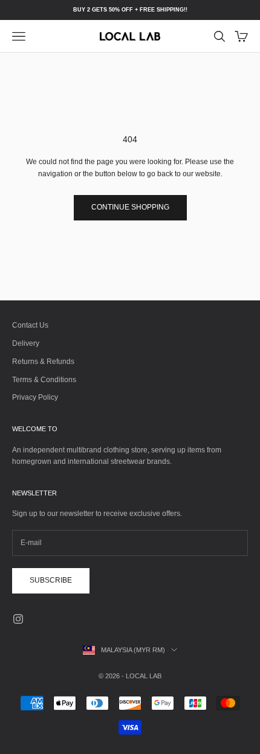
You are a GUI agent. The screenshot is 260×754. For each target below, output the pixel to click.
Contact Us (30, 325)
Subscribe (51, 580)
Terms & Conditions (44, 379)
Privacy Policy (35, 397)
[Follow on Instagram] (18, 619)
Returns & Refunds (43, 361)
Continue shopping (130, 207)
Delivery (25, 343)
